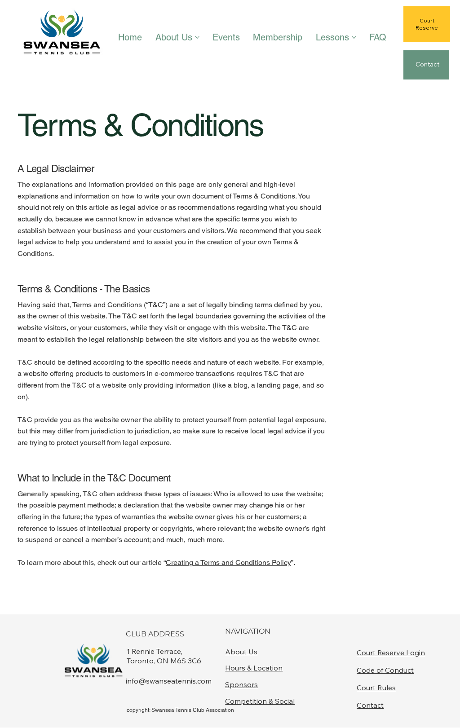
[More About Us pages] (197, 37)
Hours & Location (254, 667)
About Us (241, 651)
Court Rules (376, 687)
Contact (370, 705)
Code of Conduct (385, 670)
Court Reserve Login (391, 652)
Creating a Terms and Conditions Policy (228, 562)
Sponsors (241, 684)
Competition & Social (260, 701)
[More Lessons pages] (354, 37)
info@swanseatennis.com (169, 680)
